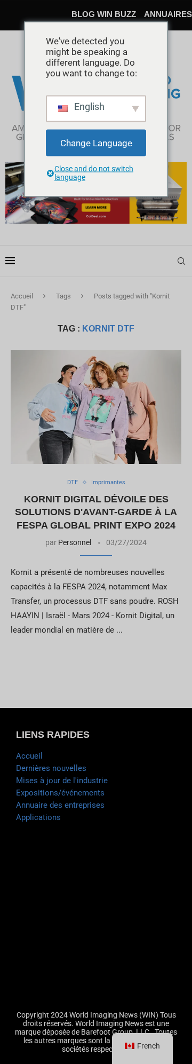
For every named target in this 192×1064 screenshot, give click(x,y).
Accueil (22, 296)
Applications (38, 817)
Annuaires (168, 14)
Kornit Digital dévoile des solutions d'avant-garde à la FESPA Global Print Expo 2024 (96, 512)
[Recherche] (181, 261)
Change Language (96, 142)
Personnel (74, 542)
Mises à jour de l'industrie (62, 780)
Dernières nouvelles (51, 768)
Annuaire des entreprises (60, 805)
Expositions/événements (60, 793)
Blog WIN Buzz (103, 14)
